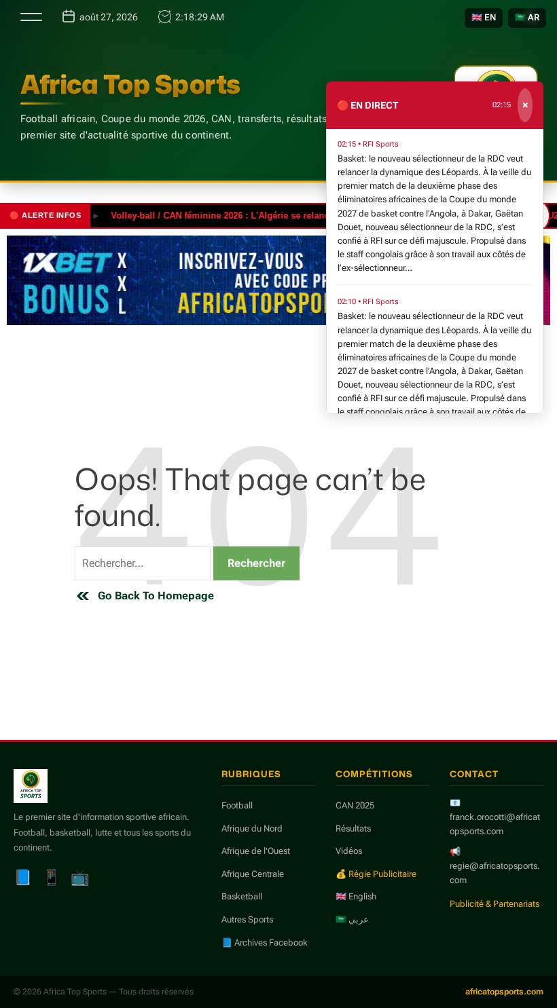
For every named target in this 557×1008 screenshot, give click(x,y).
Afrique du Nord (252, 828)
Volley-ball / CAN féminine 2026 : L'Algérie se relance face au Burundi (247, 215)
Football (237, 805)
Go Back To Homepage (156, 595)
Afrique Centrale (252, 874)
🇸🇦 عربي (352, 919)
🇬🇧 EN (483, 17)
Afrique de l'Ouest (255, 851)
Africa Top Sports (130, 84)
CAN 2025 (355, 805)
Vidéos (349, 851)
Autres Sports (247, 919)
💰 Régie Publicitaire (376, 874)
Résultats (353, 828)
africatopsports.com (504, 991)
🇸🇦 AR (527, 17)
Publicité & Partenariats (494, 904)
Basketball (241, 896)
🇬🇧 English (356, 896)
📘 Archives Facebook (264, 942)
